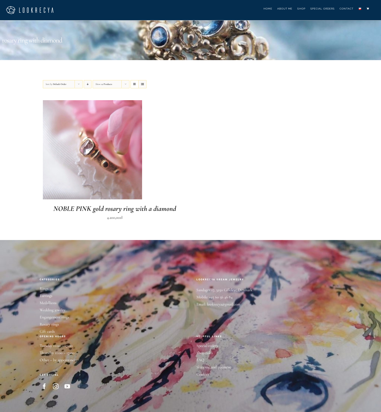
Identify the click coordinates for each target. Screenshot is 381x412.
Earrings (46, 295)
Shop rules (204, 353)
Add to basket (81, 150)
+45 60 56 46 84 (221, 297)
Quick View (106, 150)
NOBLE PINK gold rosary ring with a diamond (114, 208)
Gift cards (47, 331)
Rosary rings (49, 324)
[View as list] (142, 84)
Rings (44, 288)
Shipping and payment (213, 367)
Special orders (207, 345)
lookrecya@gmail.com (223, 304)
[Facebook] (44, 386)
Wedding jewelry (52, 310)
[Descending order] (87, 84)
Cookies (202, 374)
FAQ (200, 360)
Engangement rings (54, 317)
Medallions (48, 303)
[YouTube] (67, 386)
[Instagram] (55, 386)
